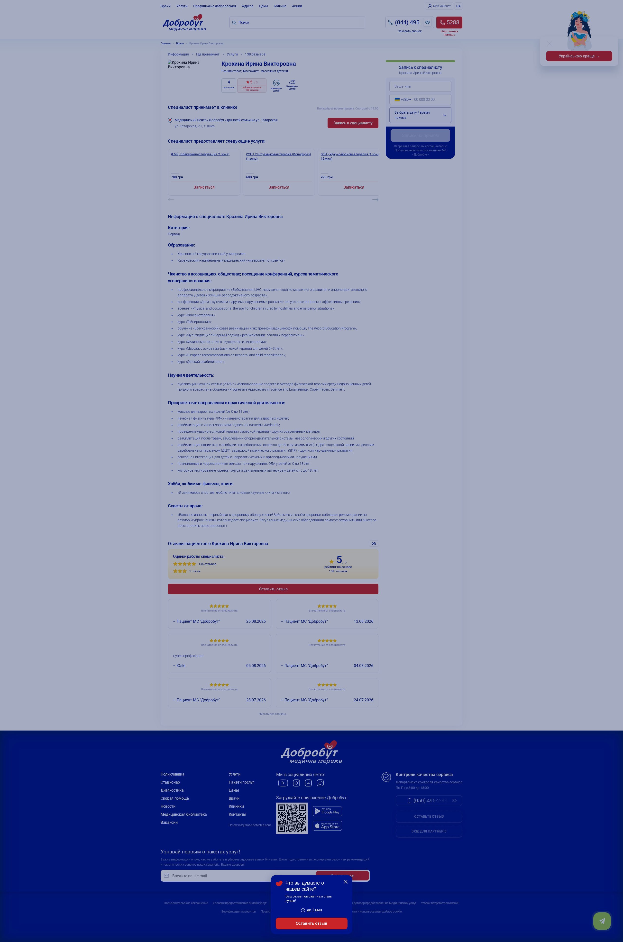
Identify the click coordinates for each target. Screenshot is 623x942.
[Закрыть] (345, 882)
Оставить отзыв (311, 923)
